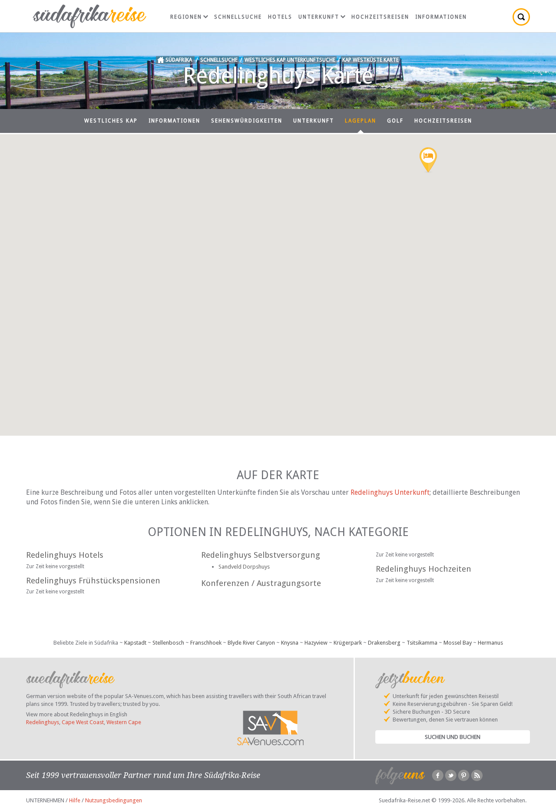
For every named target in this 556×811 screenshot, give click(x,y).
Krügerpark (348, 642)
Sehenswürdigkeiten (246, 121)
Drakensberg (384, 642)
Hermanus (490, 642)
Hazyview (316, 642)
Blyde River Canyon (251, 642)
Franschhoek (206, 642)
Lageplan (360, 121)
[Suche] (521, 17)
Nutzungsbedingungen (113, 800)
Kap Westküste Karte (370, 60)
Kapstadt (135, 642)
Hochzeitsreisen (380, 17)
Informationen (441, 17)
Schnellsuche (238, 17)
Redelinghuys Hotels (64, 554)
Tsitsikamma (422, 642)
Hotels (280, 17)
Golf (395, 121)
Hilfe (74, 800)
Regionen (186, 17)
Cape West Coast (83, 722)
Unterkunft (318, 17)
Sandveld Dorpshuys (244, 566)
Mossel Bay (457, 642)
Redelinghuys (42, 722)
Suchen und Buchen (452, 737)
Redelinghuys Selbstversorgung (260, 554)
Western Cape (123, 722)
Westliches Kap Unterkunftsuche (290, 60)
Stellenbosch (168, 642)
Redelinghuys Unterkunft (390, 492)
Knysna (289, 642)
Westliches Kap (111, 121)
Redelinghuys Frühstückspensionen (93, 580)
